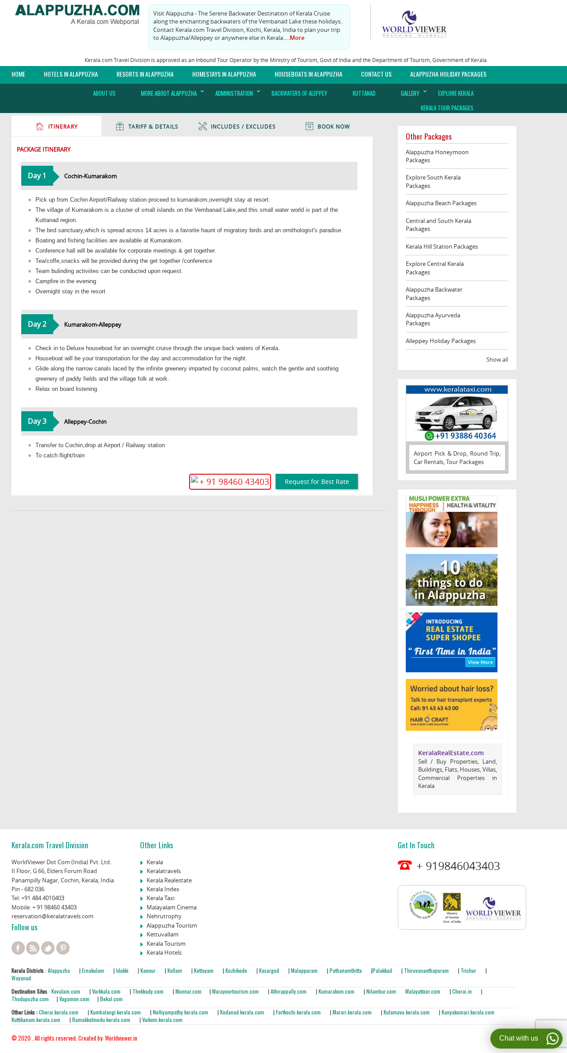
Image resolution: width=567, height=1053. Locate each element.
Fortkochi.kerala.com (299, 1012)
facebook (18, 948)
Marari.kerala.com (352, 1012)
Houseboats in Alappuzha (308, 73)
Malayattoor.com (422, 991)
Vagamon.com (73, 998)
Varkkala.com (107, 991)
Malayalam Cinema (172, 907)
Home (18, 73)
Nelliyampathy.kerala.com (179, 1012)
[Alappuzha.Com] (82, 12)
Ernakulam (93, 970)
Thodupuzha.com (30, 998)
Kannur (147, 970)
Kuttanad (364, 93)
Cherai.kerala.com (58, 1012)
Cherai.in (461, 991)
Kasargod (269, 970)
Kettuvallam (163, 934)
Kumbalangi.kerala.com (116, 1012)
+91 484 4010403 (42, 898)
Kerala (155, 862)
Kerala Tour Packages (447, 107)
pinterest (63, 948)
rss (32, 948)
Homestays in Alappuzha (224, 73)
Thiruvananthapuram (426, 970)
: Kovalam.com (63, 991)
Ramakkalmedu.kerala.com (101, 1019)
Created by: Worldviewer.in (107, 1038)
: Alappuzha (57, 970)
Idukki (123, 970)
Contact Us (376, 73)
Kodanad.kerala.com (242, 1012)
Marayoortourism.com (236, 991)
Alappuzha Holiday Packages (448, 73)
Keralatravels (164, 871)
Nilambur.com (381, 991)
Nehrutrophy (164, 916)
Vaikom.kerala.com (162, 1019)
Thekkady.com (147, 991)
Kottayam (204, 970)
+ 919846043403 (458, 865)
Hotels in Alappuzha (71, 73)
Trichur (468, 970)
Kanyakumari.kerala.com (468, 1012)
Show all (497, 359)
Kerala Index (163, 889)
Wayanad (21, 978)
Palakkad (382, 970)
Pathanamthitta (346, 970)
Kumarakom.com (335, 991)
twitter (47, 948)
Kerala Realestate (169, 880)
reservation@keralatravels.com (52, 916)
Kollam (175, 970)
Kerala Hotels (164, 952)
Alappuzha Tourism (172, 925)
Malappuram (304, 970)
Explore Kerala (456, 93)
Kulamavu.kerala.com (406, 1012)
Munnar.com (188, 991)
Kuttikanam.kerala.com (36, 1019)
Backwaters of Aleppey (299, 93)
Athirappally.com (289, 991)
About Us (104, 93)
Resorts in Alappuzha (145, 73)
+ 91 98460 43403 (54, 907)
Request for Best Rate (317, 481)
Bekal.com (111, 998)
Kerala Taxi (161, 898)
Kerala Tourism (166, 944)
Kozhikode (236, 970)
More (297, 38)
